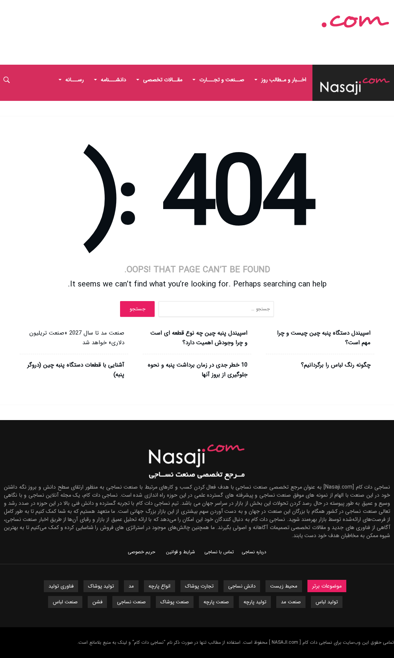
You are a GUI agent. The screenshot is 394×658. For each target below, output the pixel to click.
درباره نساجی (254, 552)
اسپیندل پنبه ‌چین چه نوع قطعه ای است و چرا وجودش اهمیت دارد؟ (198, 337)
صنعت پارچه (216, 602)
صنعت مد (291, 602)
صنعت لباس (65, 602)
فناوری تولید (60, 586)
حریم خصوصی (141, 552)
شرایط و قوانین (180, 552)
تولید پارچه (255, 602)
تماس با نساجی (219, 552)
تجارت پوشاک (199, 586)
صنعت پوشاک (174, 602)
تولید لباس (327, 602)
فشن (97, 602)
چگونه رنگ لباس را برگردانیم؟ (336, 365)
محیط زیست (283, 586)
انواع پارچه (159, 586)
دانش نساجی (241, 586)
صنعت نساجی (131, 602)
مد (131, 586)
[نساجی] (313, 18)
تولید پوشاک (101, 586)
